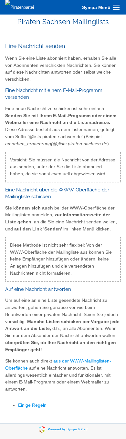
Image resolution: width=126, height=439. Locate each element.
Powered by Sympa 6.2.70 (68, 429)
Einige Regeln (32, 405)
